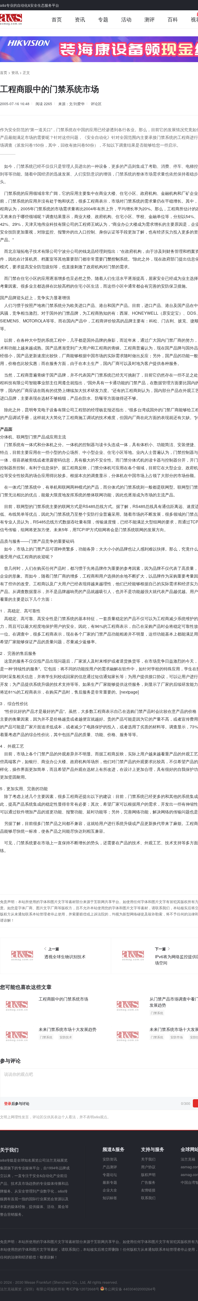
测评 (149, 19)
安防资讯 (110, 1159)
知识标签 (110, 1197)
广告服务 (148, 1182)
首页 (57, 19)
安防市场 (176, 1037)
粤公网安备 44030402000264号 (130, 1288)
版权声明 (148, 1174)
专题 (103, 19)
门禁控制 (111, 259)
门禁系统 (157, 1013)
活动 (126, 19)
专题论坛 (110, 1174)
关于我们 (148, 1159)
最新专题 (110, 1182)
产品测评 (110, 1166)
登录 (7, 1103)
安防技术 (66, 1037)
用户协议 (148, 1166)
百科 (173, 19)
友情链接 (148, 1189)
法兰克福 (188, 1159)
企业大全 (110, 1189)
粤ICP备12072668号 (82, 1288)
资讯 (80, 19)
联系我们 (148, 1197)
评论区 (96, 103)
